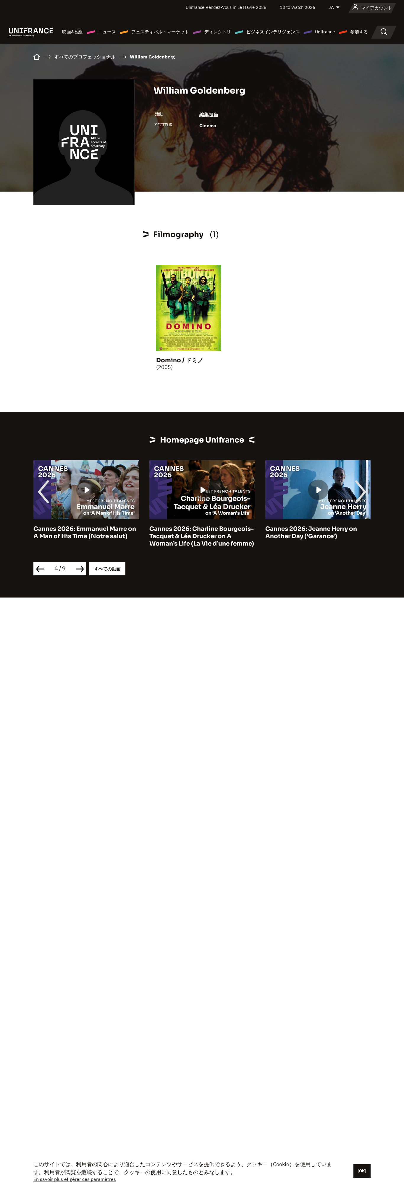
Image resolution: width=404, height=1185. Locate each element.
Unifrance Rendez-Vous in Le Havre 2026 (226, 7)
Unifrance (325, 32)
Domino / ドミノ (179, 360)
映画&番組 (72, 32)
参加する (359, 32)
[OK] (362, 1170)
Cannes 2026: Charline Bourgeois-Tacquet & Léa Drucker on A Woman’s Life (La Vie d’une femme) (201, 536)
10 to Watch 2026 (297, 7)
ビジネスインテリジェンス (273, 32)
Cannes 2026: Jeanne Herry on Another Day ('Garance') (311, 532)
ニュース (107, 32)
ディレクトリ (217, 32)
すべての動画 (107, 569)
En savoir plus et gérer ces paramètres (74, 1179)
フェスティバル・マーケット (160, 32)
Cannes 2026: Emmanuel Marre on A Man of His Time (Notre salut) (84, 532)
